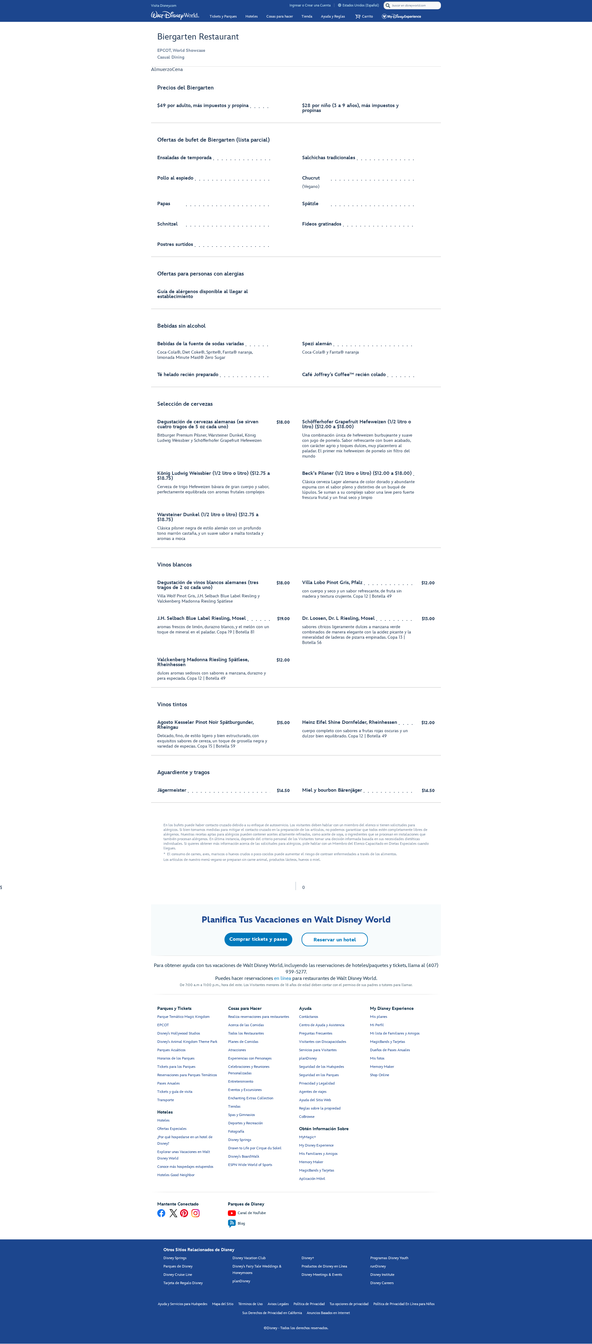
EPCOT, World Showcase (181, 50)
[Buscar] (388, 5)
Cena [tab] (177, 70)
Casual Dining (170, 57)
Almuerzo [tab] (161, 70)
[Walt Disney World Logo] (175, 15)
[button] (363, 16)
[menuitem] (339, 5)
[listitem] (296, 101)
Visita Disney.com (163, 6)
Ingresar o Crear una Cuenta (310, 5)
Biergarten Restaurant (198, 37)
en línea (282, 978)
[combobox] (413, 5)
